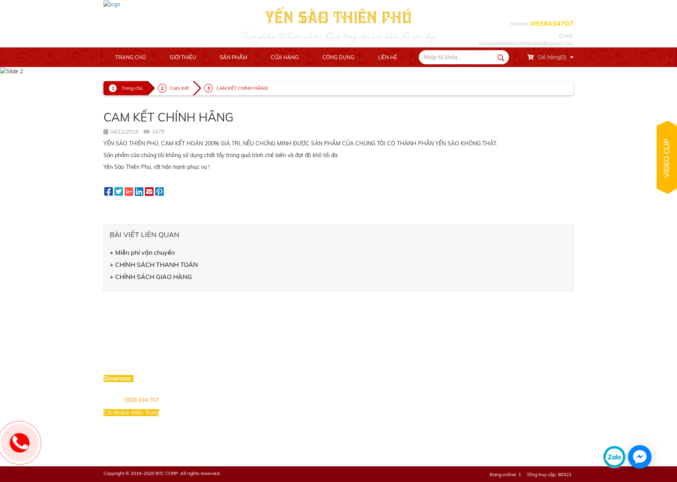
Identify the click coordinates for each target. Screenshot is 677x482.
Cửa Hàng (285, 57)
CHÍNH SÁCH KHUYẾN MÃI (293, 354)
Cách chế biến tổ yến (364, 354)
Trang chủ (130, 57)
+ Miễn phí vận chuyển (142, 252)
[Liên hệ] (20, 443)
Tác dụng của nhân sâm (368, 364)
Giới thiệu (183, 57)
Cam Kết (179, 88)
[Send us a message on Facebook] (640, 457)
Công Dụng (338, 57)
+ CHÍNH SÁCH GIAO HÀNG (151, 277)
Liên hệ (387, 57)
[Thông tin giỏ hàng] (572, 57)
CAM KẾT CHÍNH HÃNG (242, 88)
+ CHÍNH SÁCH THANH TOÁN (154, 264)
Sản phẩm (233, 57)
